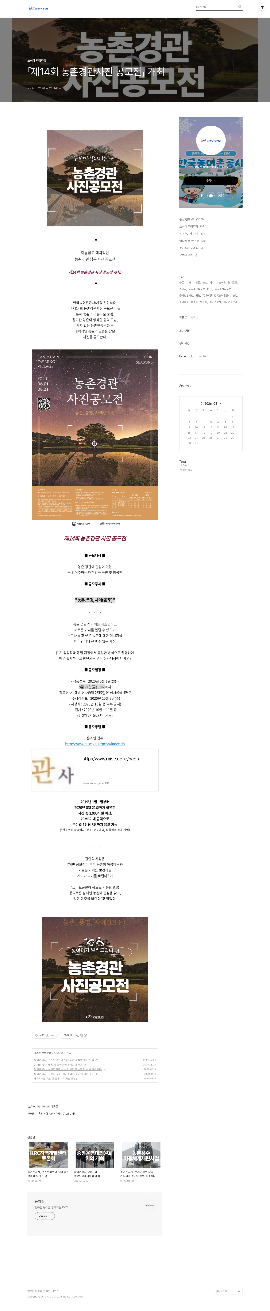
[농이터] (50, 8)
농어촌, (222, 282)
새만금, (197, 282)
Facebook (186, 356)
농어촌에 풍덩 (191, 248)
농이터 (40, 1201)
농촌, (205, 282)
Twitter (202, 356)
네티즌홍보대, (230, 302)
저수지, (213, 282)
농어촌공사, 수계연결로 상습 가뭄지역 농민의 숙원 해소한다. (68, 1069)
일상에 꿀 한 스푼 (193, 241)
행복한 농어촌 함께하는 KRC (51, 1207)
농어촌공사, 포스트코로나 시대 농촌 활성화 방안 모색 (64, 1059)
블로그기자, (185, 282)
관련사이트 (221, 1291)
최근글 (183, 317)
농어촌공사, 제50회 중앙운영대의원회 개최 (58, 1064)
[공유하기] (47, 1035)
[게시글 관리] (52, 1035)
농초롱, (194, 302)
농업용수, (184, 302)
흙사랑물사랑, (186, 295)
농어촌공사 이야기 (193, 233)
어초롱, (204, 302)
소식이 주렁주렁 (42, 1052)
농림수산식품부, (223, 289)
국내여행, (207, 295)
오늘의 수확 (188, 255)
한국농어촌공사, (222, 295)
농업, (235, 295)
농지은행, (233, 282)
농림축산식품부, (197, 289)
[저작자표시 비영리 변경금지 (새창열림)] (81, 1035)
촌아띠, (183, 289)
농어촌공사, (215, 302)
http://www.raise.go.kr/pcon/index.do (95, 743)
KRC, (210, 289)
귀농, (198, 295)
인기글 (195, 317)
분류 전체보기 (192, 219)
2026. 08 (211, 404)
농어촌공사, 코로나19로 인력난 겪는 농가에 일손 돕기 (64, 1073)
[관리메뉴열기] (262, 7)
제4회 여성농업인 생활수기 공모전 (53, 1078)
